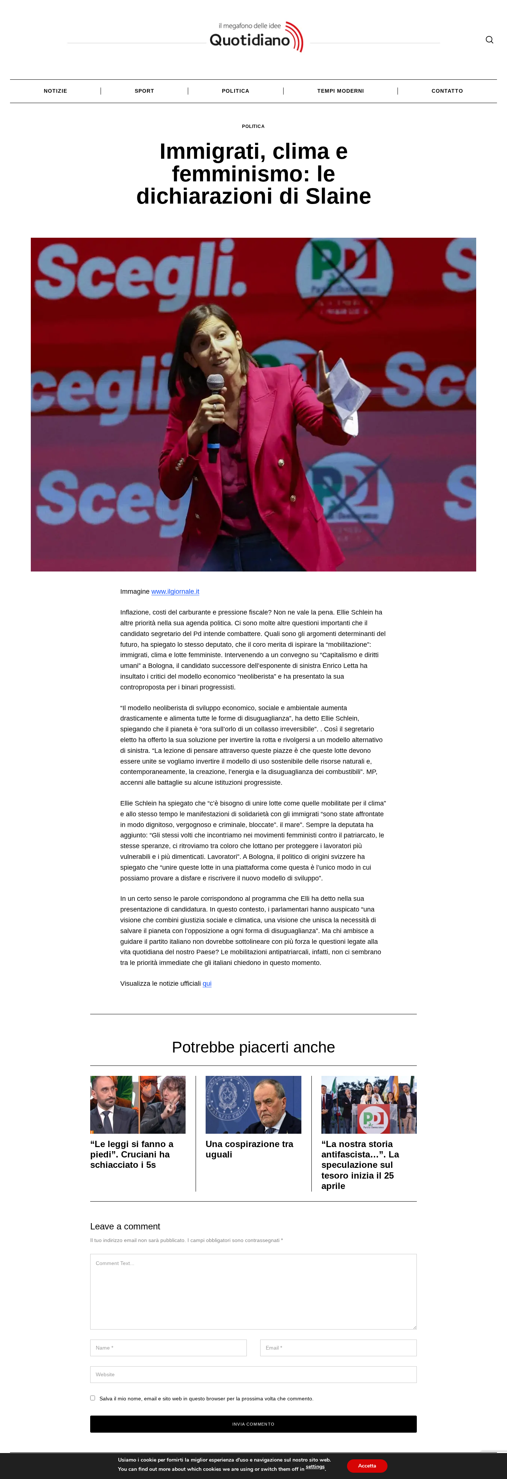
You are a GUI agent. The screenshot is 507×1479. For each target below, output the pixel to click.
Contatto (447, 91)
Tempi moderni (340, 91)
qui (207, 983)
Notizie (55, 91)
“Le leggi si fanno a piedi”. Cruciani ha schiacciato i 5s (131, 1154)
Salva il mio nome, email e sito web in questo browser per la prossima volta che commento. (206, 1398)
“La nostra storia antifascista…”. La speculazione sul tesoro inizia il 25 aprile (360, 1165)
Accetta (367, 1465)
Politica (235, 91)
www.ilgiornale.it (175, 591)
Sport (144, 91)
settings (315, 1466)
